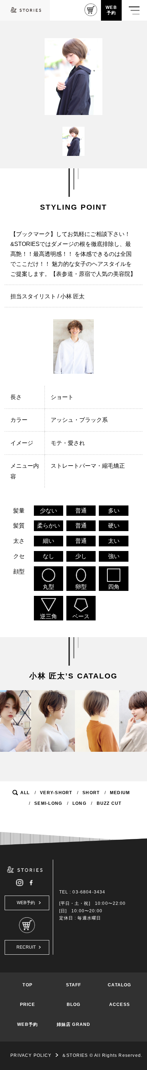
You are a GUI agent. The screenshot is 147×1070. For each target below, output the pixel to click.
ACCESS (119, 1004)
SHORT (91, 792)
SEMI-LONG (48, 803)
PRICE (27, 1004)
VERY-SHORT (56, 792)
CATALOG (119, 985)
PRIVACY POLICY (30, 1055)
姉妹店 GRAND (73, 1024)
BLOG (74, 1004)
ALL (25, 792)
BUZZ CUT (109, 803)
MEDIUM (120, 792)
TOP (27, 985)
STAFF (73, 985)
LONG (79, 803)
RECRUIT (26, 947)
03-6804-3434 (88, 892)
